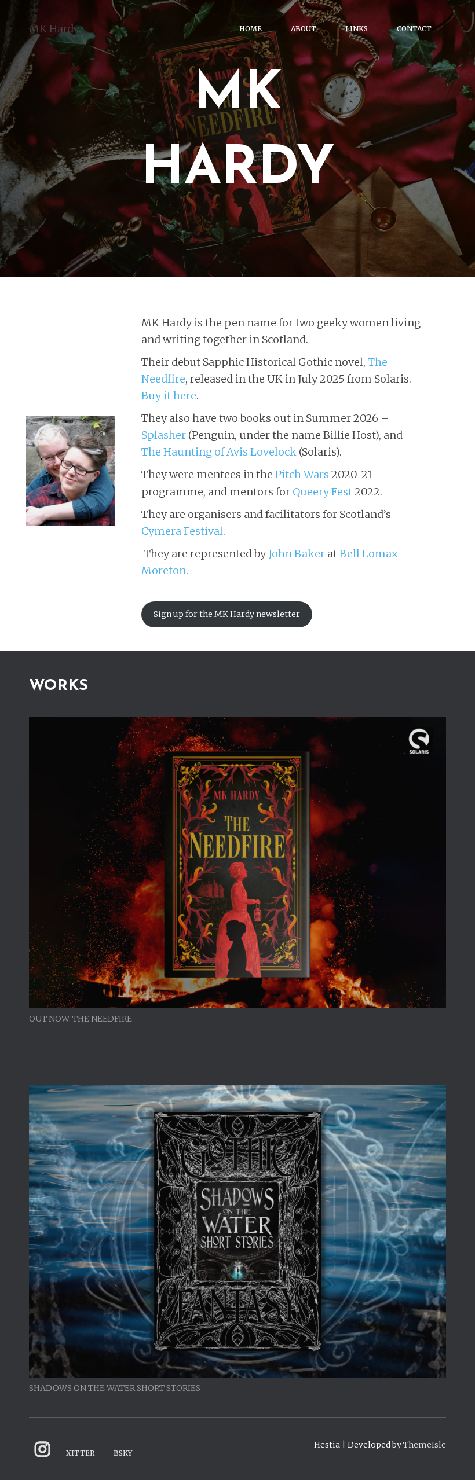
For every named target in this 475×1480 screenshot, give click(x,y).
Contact (414, 28)
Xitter (80, 1453)
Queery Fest (322, 491)
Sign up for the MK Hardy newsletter (227, 614)
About (303, 28)
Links (356, 28)
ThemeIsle (424, 1444)
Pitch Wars (302, 474)
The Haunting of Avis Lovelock (219, 451)
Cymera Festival (182, 531)
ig (42, 1450)
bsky (123, 1453)
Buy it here (168, 395)
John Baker (296, 553)
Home (250, 28)
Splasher (163, 435)
